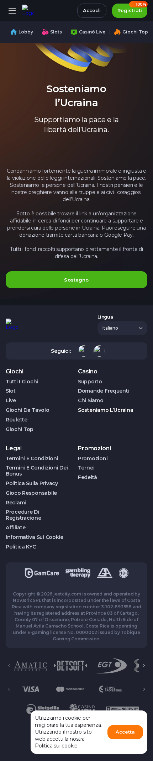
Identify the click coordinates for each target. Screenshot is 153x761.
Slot (11, 391)
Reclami (16, 503)
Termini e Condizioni (32, 459)
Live (11, 401)
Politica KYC (21, 547)
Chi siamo (90, 401)
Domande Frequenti (103, 391)
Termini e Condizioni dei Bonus (37, 471)
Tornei (86, 468)
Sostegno (76, 280)
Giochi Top (19, 429)
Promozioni (92, 459)
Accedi (92, 10)
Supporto (90, 382)
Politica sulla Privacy (32, 484)
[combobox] (122, 328)
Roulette (16, 420)
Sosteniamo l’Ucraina (105, 410)
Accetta (125, 732)
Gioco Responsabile (31, 493)
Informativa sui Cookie (34, 537)
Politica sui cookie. (57, 745)
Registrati (132, 8)
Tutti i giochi (22, 382)
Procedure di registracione (23, 515)
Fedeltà (87, 477)
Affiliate (15, 528)
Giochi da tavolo (27, 410)
